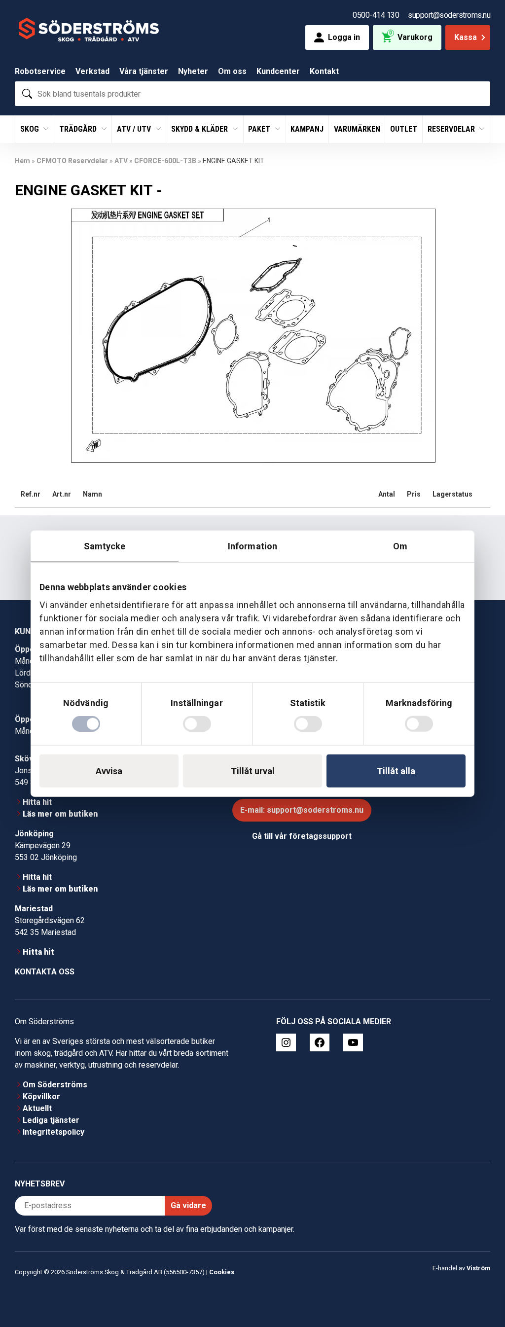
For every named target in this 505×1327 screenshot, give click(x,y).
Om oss (232, 71)
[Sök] (27, 93)
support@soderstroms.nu (449, 15)
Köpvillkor (41, 1096)
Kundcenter (278, 71)
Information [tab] (252, 545)
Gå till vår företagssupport (302, 836)
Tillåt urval (253, 771)
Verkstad (92, 71)
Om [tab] (400, 545)
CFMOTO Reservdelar (72, 161)
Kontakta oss (44, 971)
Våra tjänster (143, 71)
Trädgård (79, 129)
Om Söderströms (55, 1084)
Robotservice (40, 71)
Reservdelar (452, 129)
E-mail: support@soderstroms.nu (301, 810)
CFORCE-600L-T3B (165, 161)
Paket (260, 129)
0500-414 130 (376, 15)
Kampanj (307, 129)
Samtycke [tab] (105, 545)
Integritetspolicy (53, 1132)
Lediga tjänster (51, 1120)
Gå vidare (188, 1205)
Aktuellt (37, 1108)
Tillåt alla (396, 771)
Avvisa (109, 771)
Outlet (403, 129)
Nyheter (193, 71)
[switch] (197, 724)
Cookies (221, 1272)
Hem (22, 161)
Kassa (465, 37)
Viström (478, 1268)
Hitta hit (37, 802)
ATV (121, 161)
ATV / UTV (135, 129)
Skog (30, 129)
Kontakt (324, 71)
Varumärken (357, 129)
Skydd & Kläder (200, 129)
